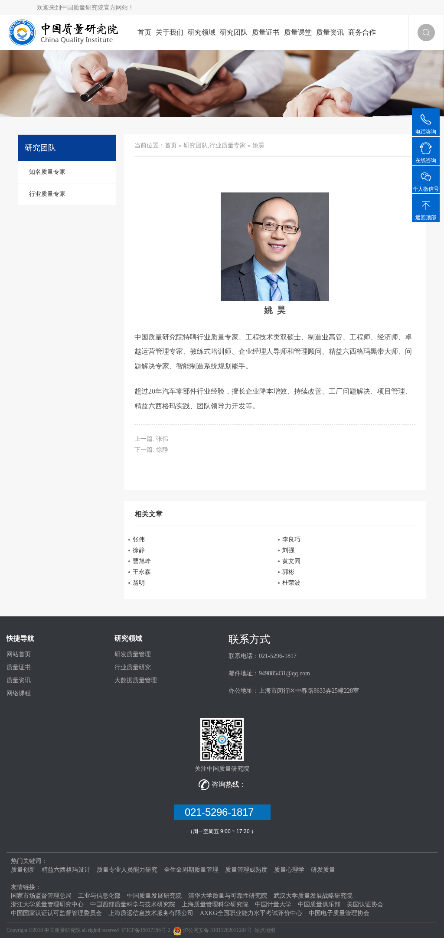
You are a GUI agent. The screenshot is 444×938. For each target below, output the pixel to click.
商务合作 (362, 32)
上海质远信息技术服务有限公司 (150, 913)
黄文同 (291, 561)
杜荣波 (291, 583)
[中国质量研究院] (65, 32)
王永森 (142, 572)
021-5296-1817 (222, 812)
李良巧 (291, 539)
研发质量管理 (132, 654)
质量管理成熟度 (246, 869)
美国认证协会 (365, 904)
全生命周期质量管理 (191, 869)
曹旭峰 (142, 561)
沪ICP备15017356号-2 (145, 930)
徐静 (162, 449)
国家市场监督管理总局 (41, 895)
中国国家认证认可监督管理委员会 (56, 913)
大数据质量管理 (135, 680)
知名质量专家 (47, 172)
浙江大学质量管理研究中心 (47, 904)
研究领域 (201, 32)
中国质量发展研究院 (154, 895)
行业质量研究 (132, 667)
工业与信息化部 (99, 895)
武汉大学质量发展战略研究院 (313, 895)
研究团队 (234, 32)
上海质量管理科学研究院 (215, 904)
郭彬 (288, 572)
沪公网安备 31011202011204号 (217, 930)
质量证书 (266, 32)
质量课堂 (298, 32)
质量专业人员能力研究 (127, 869)
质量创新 (23, 869)
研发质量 (323, 869)
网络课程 (19, 693)
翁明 (139, 583)
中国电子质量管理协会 (339, 913)
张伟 (162, 439)
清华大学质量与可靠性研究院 (227, 895)
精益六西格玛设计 (66, 869)
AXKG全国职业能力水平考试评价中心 (251, 913)
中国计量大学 (273, 904)
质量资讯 (330, 32)
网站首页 (19, 654)
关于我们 (169, 32)
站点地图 (265, 930)
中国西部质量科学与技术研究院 (132, 904)
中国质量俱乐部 (319, 904)
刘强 (288, 550)
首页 (144, 32)
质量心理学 (289, 869)
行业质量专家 (227, 145)
